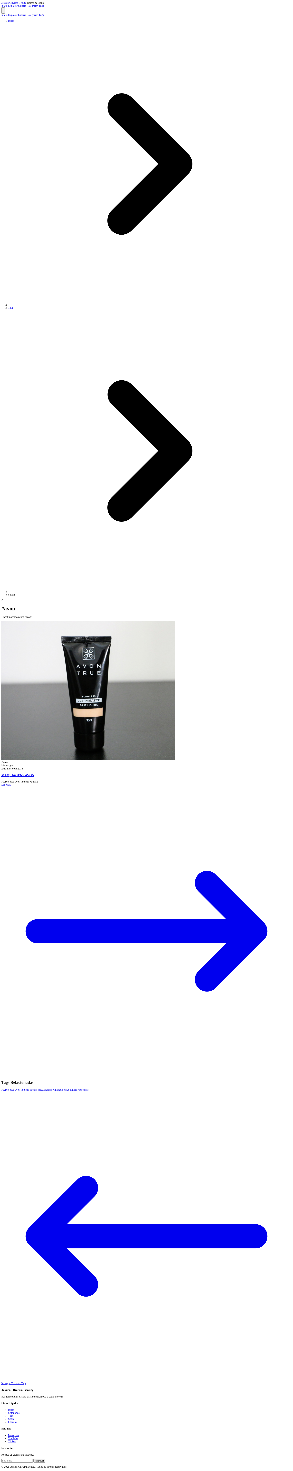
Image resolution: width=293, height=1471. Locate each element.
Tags (41, 5)
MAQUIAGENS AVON (17, 775)
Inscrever (39, 1460)
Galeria (22, 5)
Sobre (11, 1418)
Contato (12, 1422)
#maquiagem (71, 1089)
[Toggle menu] (3, 10)
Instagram (13, 1435)
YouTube (13, 1438)
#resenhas (83, 1089)
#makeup (58, 1089)
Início (4, 5)
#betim (34, 1089)
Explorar (13, 5)
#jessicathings (45, 1089)
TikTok (12, 1441)
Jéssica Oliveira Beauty (13, 2)
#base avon (14, 1089)
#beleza (25, 1089)
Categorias (33, 5)
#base (4, 1089)
